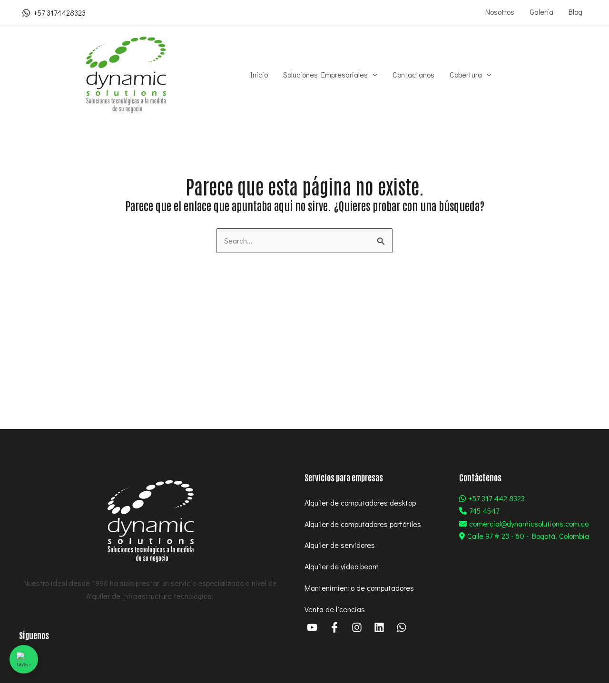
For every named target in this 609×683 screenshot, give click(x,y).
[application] (372, 75)
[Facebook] (334, 627)
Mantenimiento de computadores (359, 588)
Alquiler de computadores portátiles (362, 524)
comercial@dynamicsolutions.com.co (529, 523)
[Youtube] (312, 627)
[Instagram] (357, 627)
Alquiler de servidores (339, 545)
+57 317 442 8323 (496, 498)
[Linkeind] (379, 627)
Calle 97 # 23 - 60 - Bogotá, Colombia (528, 536)
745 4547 (484, 511)
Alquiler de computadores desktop (360, 502)
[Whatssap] (401, 627)
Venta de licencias (334, 609)
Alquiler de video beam (341, 566)
